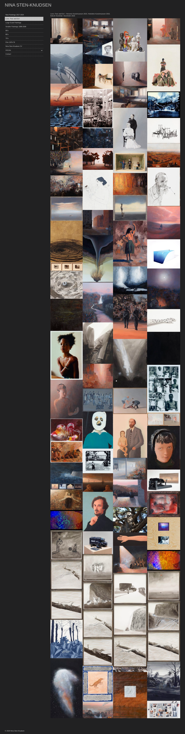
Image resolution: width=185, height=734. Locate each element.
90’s (6, 30)
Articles (8, 50)
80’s (6, 34)
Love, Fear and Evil (12, 19)
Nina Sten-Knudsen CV (13, 46)
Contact (8, 54)
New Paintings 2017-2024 (14, 15)
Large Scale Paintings (13, 23)
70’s (6, 38)
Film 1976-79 (10, 42)
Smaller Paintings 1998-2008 (15, 27)
